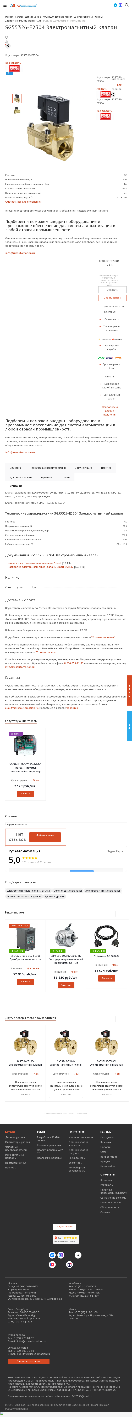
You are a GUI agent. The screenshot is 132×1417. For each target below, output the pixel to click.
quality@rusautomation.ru (33, 1354)
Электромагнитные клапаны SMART (28, 890)
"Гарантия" (72, 708)
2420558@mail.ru (82, 1396)
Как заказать (13, 62)
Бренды (105, 1161)
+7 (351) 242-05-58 (85, 1286)
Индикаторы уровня (17, 1142)
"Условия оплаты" (45, 652)
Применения (77, 1131)
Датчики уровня (54, 896)
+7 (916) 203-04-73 (27, 1286)
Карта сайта (107, 1166)
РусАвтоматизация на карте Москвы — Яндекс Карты (66, 1113)
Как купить (107, 1137)
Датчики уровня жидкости (78, 1144)
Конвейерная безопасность (77, 1169)
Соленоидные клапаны (68, 890)
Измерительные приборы (15, 1156)
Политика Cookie (110, 1202)
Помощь (105, 1131)
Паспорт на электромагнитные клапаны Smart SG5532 (40, 566)
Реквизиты (106, 1185)
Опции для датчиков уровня (24, 896)
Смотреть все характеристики (23, 201)
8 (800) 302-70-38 (24, 1350)
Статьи (104, 1151)
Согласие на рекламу (113, 1197)
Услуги (41, 1131)
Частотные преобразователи (16, 1148)
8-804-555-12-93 (73, 663)
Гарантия (105, 1142)
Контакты (106, 1180)
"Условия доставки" (102, 637)
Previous (118, 914)
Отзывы (105, 1212)
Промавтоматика (15, 1162)
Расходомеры (77, 1157)
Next (124, 914)
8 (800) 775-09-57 (24, 1338)
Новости (105, 1147)
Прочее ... (10, 1167)
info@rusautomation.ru (20, 253)
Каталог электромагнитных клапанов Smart (34, 563)
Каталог (10, 1131)
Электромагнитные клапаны (102, 890)
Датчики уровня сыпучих (78, 1151)
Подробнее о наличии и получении (110, 410)
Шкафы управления (49, 1145)
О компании (108, 1174)
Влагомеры (75, 1162)
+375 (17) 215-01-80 (86, 1312)
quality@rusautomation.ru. (22, 708)
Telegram (69, 1255)
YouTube (60, 1264)
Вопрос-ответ (108, 1156)
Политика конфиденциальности (113, 1191)
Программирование (49, 1157)
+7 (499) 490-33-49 (18, 1289)
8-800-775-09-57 (29, 1312)
